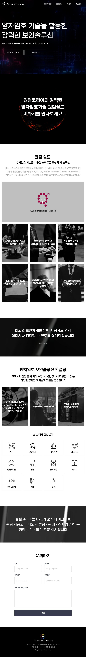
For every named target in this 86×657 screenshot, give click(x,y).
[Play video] (43, 202)
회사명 (47, 564)
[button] (13, 52)
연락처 (17, 575)
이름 (16, 564)
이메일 (47, 575)
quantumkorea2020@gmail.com (47, 644)
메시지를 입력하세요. (21, 588)
